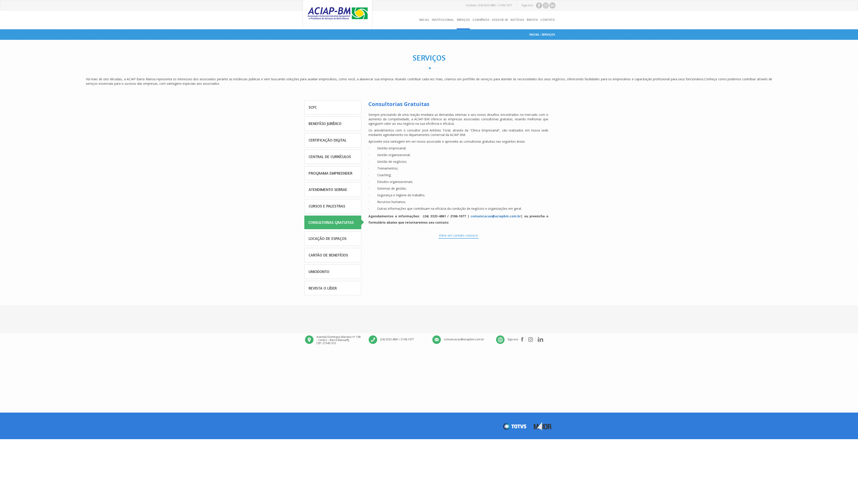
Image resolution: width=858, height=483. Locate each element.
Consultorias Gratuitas (331, 222)
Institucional (443, 20)
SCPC (313, 107)
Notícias (517, 20)
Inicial (424, 20)
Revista (532, 20)
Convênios (481, 20)
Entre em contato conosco (458, 235)
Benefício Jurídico (325, 123)
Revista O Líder (323, 288)
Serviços (463, 20)
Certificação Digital (328, 140)
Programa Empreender (330, 173)
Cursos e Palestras (327, 205)
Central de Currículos (330, 156)
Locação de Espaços (328, 238)
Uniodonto (319, 271)
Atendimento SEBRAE (328, 189)
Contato (547, 20)
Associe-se (500, 20)
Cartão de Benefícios (328, 254)
